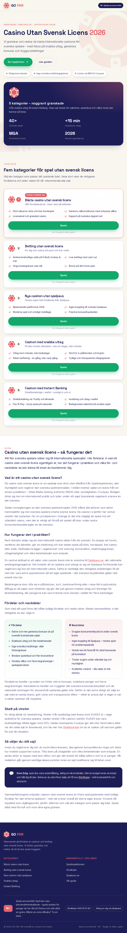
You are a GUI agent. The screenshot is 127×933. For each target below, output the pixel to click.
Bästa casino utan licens (16, 864)
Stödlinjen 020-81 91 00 (78, 908)
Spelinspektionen (75, 864)
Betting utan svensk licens (17, 870)
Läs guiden (45, 61)
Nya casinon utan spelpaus (18, 875)
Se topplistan (16, 61)
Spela (63, 225)
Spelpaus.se (95, 560)
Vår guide (71, 880)
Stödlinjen (84, 777)
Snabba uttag (11, 880)
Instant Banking (12, 886)
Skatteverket (71, 727)
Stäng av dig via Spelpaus (108, 908)
